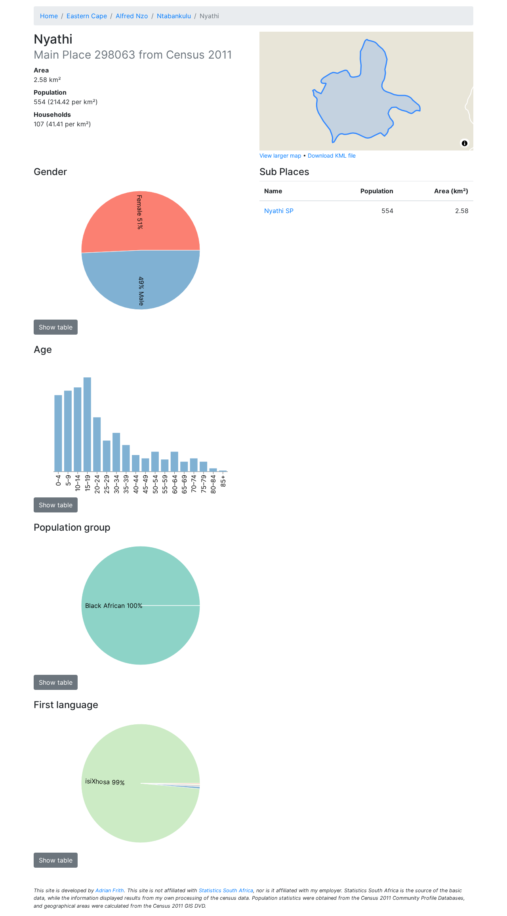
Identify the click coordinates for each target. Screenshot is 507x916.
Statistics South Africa (226, 890)
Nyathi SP (279, 211)
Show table (55, 327)
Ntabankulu (174, 16)
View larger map (280, 155)
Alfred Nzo (132, 16)
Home (49, 16)
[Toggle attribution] (464, 143)
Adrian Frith (109, 890)
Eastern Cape (87, 16)
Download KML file (332, 155)
